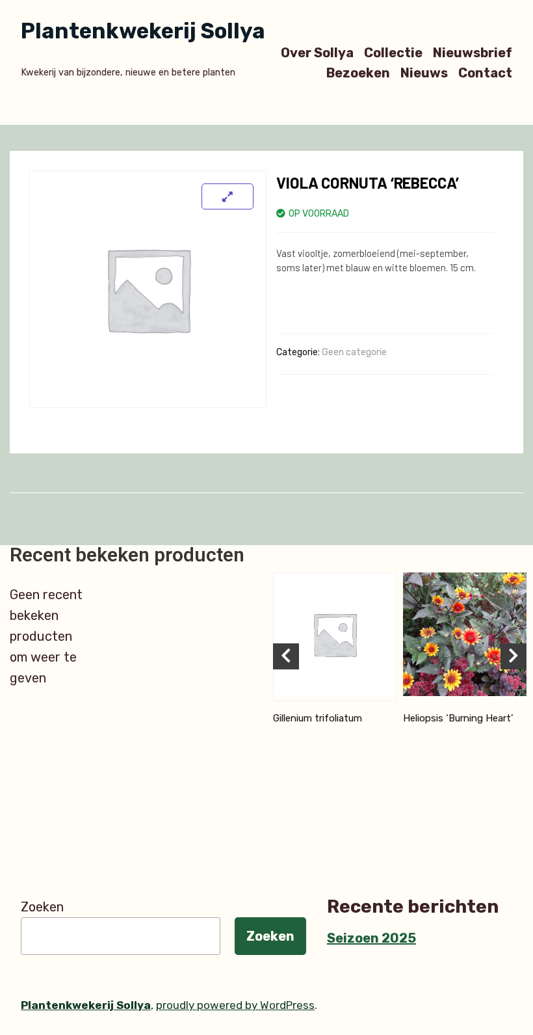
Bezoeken (358, 73)
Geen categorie (354, 352)
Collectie (393, 52)
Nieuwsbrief (472, 52)
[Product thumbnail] (228, 196)
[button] (286, 656)
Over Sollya (317, 52)
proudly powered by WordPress (235, 1005)
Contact (485, 73)
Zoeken (42, 907)
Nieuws (424, 73)
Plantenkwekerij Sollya (143, 31)
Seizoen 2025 (371, 938)
